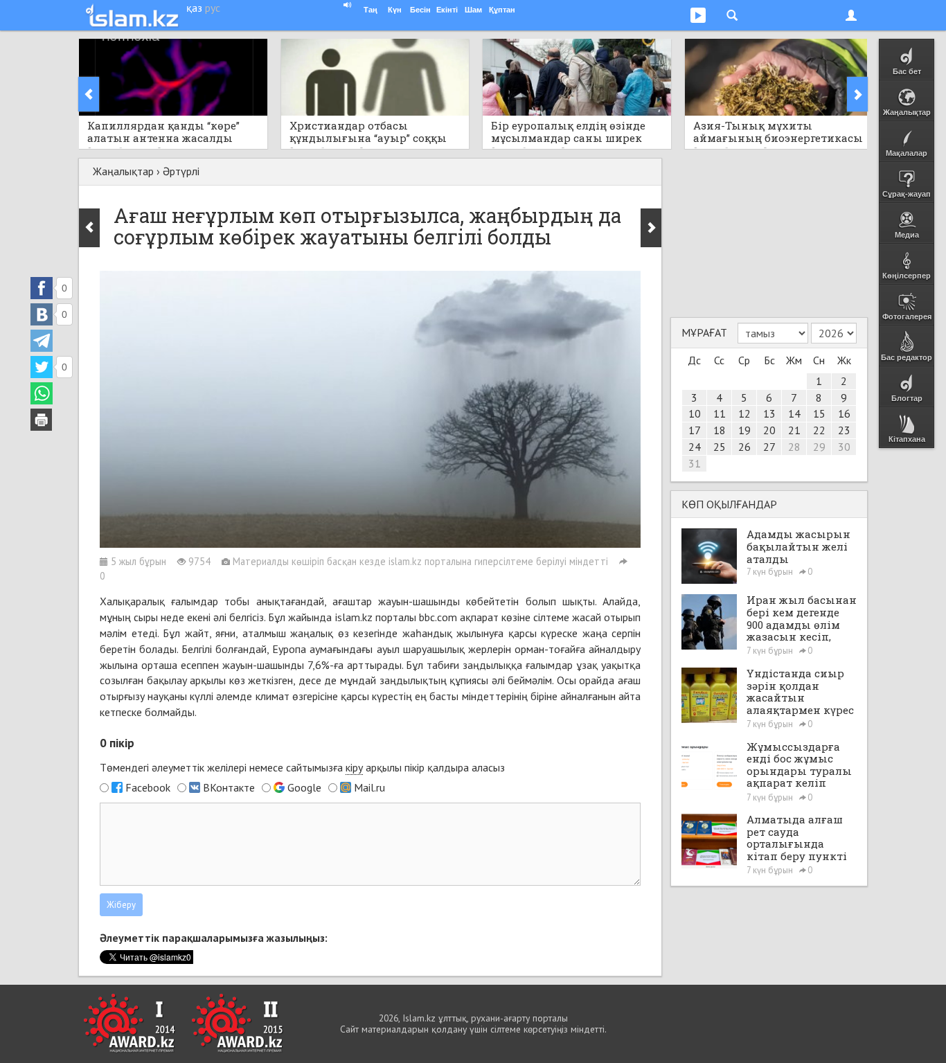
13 (769, 413)
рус (212, 8)
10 (694, 413)
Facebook (147, 787)
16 (844, 413)
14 (794, 413)
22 (819, 430)
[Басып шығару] (41, 420)
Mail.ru (369, 787)
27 (769, 447)
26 (744, 447)
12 (744, 413)
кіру (354, 767)
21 (794, 430)
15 (819, 413)
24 (694, 447)
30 (844, 447)
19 (744, 430)
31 (694, 463)
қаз (194, 8)
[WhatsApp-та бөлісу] (41, 393)
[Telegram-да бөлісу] (41, 341)
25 (719, 447)
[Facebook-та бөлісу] (41, 288)
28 (794, 447)
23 (844, 430)
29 (819, 447)
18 (719, 430)
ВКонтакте (229, 787)
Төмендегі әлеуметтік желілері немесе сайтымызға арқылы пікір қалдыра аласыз (302, 767)
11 (719, 413)
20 (769, 430)
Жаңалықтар (123, 171)
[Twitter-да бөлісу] (41, 367)
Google (304, 787)
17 (694, 430)
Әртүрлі (181, 171)
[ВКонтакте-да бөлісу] (41, 314)
